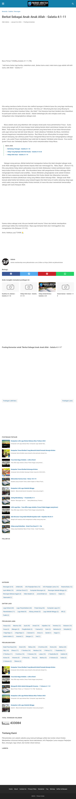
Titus (34, 657)
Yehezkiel (67, 629)
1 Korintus (19, 654)
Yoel (38, 636)
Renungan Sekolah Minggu (57, 590)
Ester (48, 629)
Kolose (6, 657)
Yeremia (57, 625)
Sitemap (52, 789)
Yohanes (15, 657)
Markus (43, 657)
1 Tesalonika (60, 650)
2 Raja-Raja (19, 633)
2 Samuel (30, 633)
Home (11, 789)
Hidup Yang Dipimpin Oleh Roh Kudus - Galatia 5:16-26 (24, 152)
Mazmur (17, 625)
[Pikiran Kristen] (38, 3)
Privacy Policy (32, 789)
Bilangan (15, 629)
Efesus (15, 650)
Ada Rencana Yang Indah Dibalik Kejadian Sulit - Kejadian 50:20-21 (32, 516)
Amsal (36, 625)
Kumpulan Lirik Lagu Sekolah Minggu (22, 488)
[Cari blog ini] (73, 4)
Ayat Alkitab (8, 590)
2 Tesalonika (53, 654)
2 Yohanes (7, 661)
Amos (40, 633)
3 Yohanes (53, 657)
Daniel (48, 633)
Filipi (6, 650)
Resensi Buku (66, 587)
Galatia (64, 654)
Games (52, 594)
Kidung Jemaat (35, 611)
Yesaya (6, 625)
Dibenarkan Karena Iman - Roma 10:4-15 (23, 479)
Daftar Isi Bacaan (62, 789)
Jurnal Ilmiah (42, 594)
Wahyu (31, 647)
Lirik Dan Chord (22, 590)
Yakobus (37, 650)
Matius (62, 647)
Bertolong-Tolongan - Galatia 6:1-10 (18, 149)
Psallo (6, 615)
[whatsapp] (65, 274)
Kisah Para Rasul (10, 647)
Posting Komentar (29, 22)
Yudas (63, 657)
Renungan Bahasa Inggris (12, 594)
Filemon (17, 661)
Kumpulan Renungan (37, 590)
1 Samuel (39, 629)
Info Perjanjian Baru (32, 587)
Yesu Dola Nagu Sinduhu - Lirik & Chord (23, 460)
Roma (53, 647)
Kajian (62, 594)
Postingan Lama (67, 401)
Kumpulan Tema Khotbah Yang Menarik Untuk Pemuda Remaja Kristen (33, 450)
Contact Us (22, 789)
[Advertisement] (38, 39)
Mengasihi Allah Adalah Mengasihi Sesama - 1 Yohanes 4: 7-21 (31, 686)
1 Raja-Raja (7, 633)
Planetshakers (9, 611)
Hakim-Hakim (8, 636)
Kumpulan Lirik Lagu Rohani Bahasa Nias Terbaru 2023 (28, 441)
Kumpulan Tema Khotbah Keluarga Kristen (24, 469)
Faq (47, 789)
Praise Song (39, 608)
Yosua (6, 629)
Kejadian (46, 625)
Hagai (57, 633)
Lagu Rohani (8, 608)
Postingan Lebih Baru (9, 401)
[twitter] (29, 274)
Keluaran (67, 625)
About (16, 789)
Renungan (8, 587)
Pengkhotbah (27, 629)
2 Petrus (25, 657)
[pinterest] (47, 274)
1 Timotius (25, 650)
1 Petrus (48, 650)
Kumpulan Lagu (53, 608)
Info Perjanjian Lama (51, 587)
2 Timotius (7, 654)
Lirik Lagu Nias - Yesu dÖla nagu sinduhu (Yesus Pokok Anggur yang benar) (34, 507)
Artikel (19, 587)
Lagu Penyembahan (24, 608)
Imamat (19, 636)
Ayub (27, 625)
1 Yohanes (31, 654)
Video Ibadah (29, 594)
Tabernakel (7, 597)
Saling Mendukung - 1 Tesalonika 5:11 (23, 498)
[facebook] (11, 274)
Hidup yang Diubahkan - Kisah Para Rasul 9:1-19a (26, 526)
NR (63, 611)
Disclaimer (41, 789)
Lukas (42, 654)
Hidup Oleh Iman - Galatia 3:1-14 (17, 154)
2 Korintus (42, 647)
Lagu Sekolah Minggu (51, 611)
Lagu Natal (22, 611)
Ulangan (29, 636)
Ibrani (22, 647)
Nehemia (57, 629)
